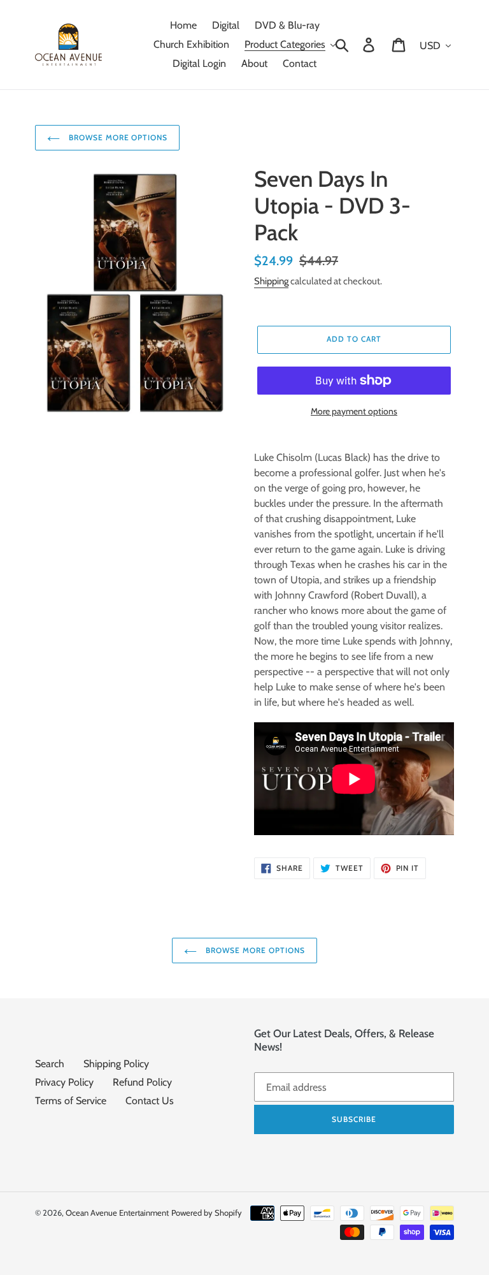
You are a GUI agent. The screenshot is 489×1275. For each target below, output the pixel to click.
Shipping (271, 281)
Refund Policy (142, 1082)
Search (49, 1064)
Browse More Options (116, 137)
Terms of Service (70, 1101)
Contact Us (149, 1101)
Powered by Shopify (206, 1212)
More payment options (354, 411)
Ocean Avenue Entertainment (117, 1212)
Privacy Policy (64, 1082)
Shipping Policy (116, 1064)
